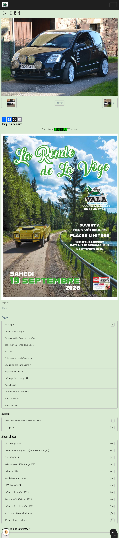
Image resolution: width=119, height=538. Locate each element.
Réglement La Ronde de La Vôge (19, 345)
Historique (9, 324)
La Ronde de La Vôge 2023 (58, 492)
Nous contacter (11, 398)
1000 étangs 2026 (58, 443)
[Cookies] (6, 532)
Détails (4, 308)
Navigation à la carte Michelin (17, 365)
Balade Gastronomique (58, 478)
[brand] (5, 4)
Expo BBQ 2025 (58, 457)
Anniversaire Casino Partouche (58, 513)
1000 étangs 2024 (58, 485)
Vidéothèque (10, 385)
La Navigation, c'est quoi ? (16, 378)
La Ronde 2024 (58, 471)
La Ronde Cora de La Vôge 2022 (58, 506)
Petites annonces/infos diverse (18, 358)
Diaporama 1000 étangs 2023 (58, 499)
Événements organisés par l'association (58, 421)
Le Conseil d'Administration (16, 392)
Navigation (58, 428)
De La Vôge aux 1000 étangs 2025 (58, 464)
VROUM (8, 351)
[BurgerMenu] (113, 4)
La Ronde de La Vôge (14, 331)
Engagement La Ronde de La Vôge (19, 338)
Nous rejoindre (11, 405)
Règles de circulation (13, 371)
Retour (59, 103)
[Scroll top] (113, 532)
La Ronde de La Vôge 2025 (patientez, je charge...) (58, 450)
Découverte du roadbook (58, 520)
